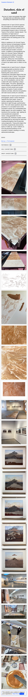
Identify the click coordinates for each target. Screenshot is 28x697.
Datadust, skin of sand (14, 11)
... (10, 145)
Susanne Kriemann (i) (7, 2)
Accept (21, 693)
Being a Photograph (7, 141)
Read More (15, 693)
